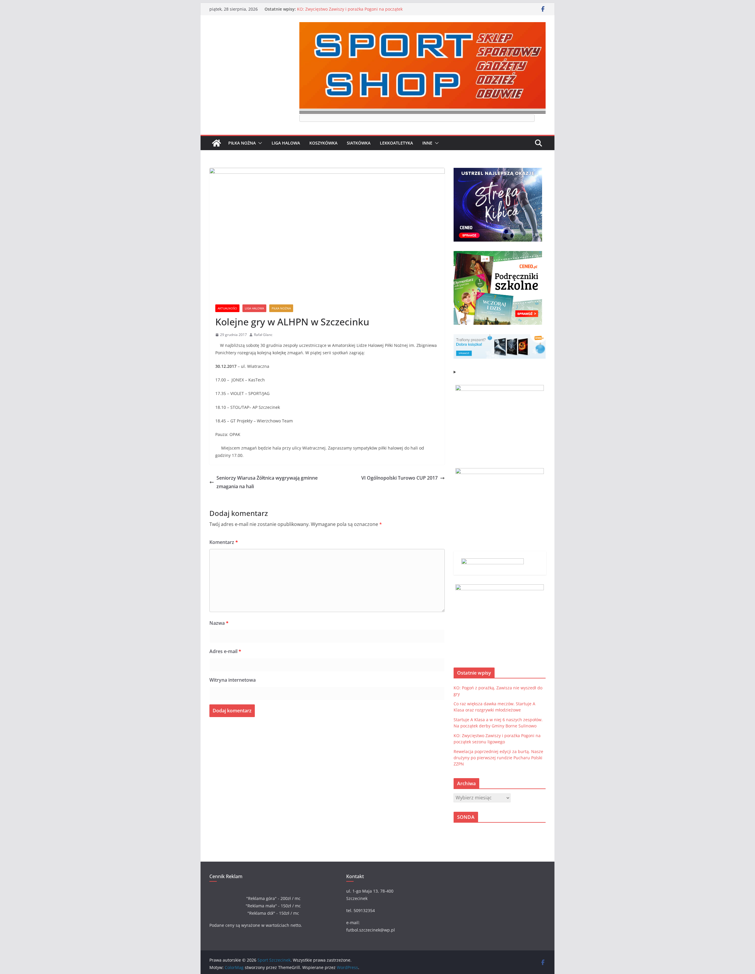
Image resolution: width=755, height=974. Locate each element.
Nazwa (219, 623)
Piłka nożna (242, 143)
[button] (259, 143)
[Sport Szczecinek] (216, 143)
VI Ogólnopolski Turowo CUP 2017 (399, 478)
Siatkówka (358, 143)
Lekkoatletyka (396, 143)
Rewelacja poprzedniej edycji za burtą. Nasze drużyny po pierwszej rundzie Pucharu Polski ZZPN (498, 758)
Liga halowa (286, 143)
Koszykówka (323, 143)
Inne (427, 143)
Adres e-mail (225, 651)
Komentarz (223, 542)
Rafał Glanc (263, 334)
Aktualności (227, 308)
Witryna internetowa (232, 680)
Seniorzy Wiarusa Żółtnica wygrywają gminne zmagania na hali (267, 482)
